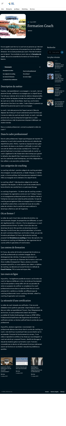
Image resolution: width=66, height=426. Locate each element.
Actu (56, 61)
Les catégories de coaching (9, 74)
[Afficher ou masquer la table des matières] (26, 67)
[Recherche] (63, 3)
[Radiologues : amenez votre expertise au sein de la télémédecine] (37, 361)
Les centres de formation (8, 77)
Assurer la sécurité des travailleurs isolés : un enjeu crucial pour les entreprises (59, 78)
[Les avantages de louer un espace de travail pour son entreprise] (50, 102)
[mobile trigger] (3, 3)
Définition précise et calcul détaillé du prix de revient (59, 65)
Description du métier (8, 70)
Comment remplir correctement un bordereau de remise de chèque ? (59, 91)
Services (30, 30)
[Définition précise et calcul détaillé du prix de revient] (50, 64)
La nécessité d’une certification (10, 79)
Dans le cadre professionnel (29, 71)
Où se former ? (26, 74)
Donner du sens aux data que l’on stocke (21, 367)
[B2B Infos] (11, 3)
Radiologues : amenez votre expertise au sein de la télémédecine (36, 369)
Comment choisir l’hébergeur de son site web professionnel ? (6, 369)
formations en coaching (17, 238)
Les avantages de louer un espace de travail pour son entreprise (59, 104)
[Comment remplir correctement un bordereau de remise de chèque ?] (50, 90)
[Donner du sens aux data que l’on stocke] (22, 361)
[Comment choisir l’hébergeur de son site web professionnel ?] (7, 361)
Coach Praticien (6, 269)
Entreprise (57, 85)
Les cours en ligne (27, 77)
